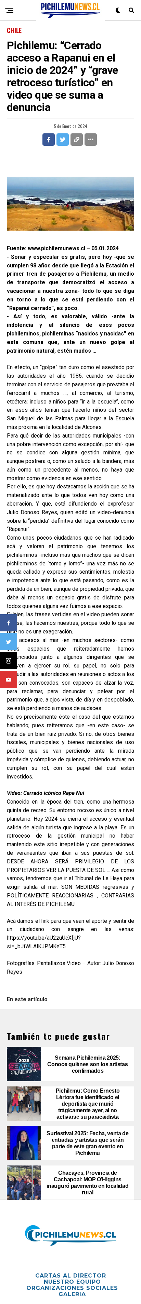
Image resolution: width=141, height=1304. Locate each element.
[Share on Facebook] (48, 139)
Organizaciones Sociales (72, 1288)
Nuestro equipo (72, 1282)
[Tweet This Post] (62, 139)
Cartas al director (70, 1275)
